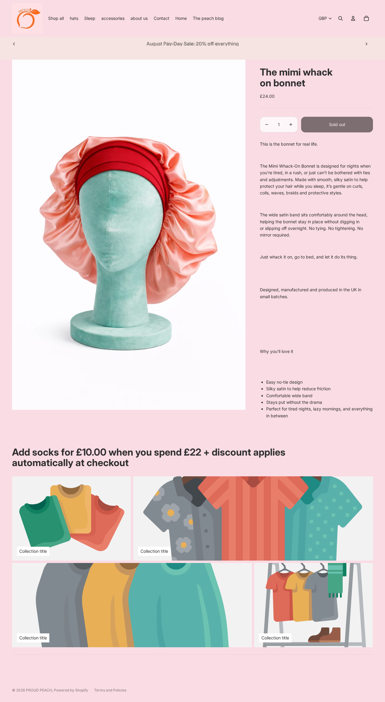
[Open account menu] (353, 18)
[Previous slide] (14, 43)
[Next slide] (366, 43)
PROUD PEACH (39, 690)
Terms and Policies (110, 690)
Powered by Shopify (71, 690)
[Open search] (340, 18)
